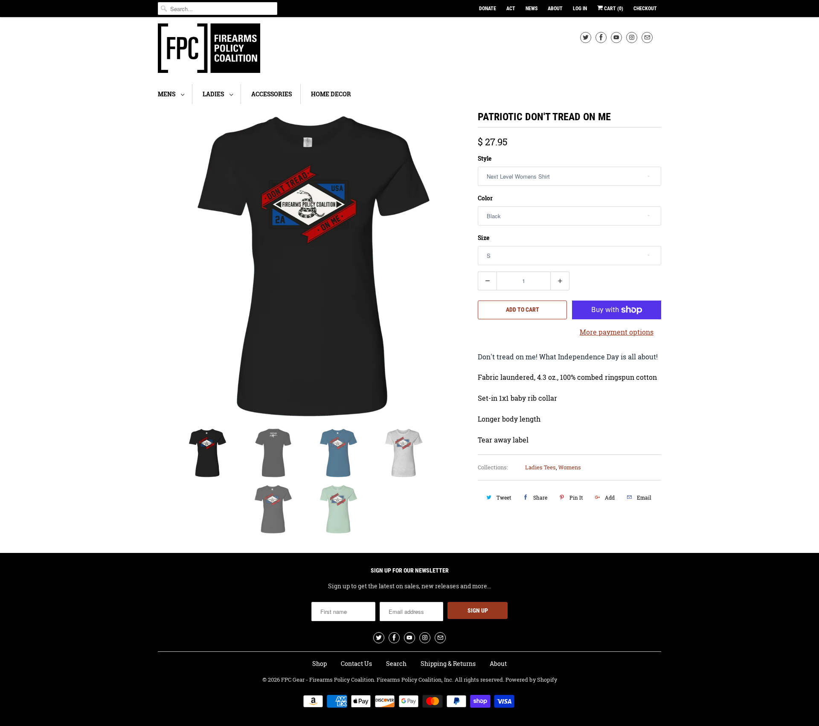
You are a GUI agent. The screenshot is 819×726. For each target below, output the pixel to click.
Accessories (271, 94)
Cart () (613, 9)
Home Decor (331, 94)
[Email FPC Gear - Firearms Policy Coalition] (647, 37)
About (555, 9)
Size (483, 238)
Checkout (645, 9)
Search (396, 663)
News (531, 9)
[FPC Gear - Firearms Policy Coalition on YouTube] (616, 37)
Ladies (214, 94)
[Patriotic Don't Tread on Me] (313, 266)
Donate (487, 9)
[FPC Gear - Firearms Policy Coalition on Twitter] (585, 37)
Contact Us (356, 663)
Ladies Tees (540, 467)
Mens (167, 94)
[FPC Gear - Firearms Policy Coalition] (209, 49)
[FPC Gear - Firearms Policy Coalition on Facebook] (601, 37)
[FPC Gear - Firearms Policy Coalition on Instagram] (631, 37)
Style (484, 158)
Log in (580, 9)
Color (485, 198)
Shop (319, 663)
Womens (569, 467)
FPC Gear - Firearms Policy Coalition (327, 679)
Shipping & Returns (448, 663)
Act (510, 9)
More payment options (616, 331)
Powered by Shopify (531, 679)
